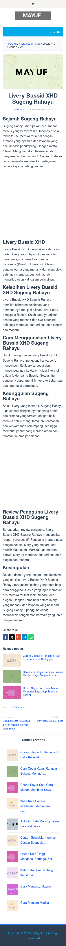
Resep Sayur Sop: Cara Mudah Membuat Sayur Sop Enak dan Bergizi (41, 691)
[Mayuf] (33, 15)
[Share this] (5, 637)
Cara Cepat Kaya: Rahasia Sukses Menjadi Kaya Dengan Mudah (43, 673)
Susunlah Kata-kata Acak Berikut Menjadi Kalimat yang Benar (16, 722)
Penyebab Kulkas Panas (50, 719)
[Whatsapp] (31, 637)
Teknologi (19, 707)
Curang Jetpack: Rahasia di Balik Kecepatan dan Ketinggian (42, 657)
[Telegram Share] (24, 637)
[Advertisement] (33, 204)
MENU (57, 31)
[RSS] (33, 4)
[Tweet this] (12, 637)
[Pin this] (18, 637)
